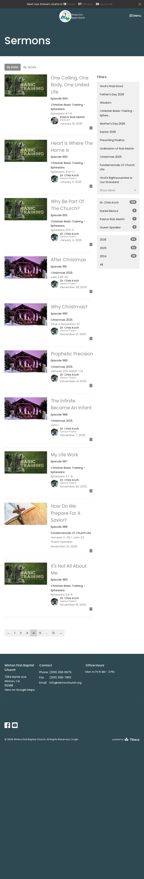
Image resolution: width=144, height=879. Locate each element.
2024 (117, 256)
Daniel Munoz (117, 211)
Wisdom (105, 103)
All (101, 264)
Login (75, 739)
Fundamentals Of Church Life (117, 167)
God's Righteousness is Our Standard (116, 180)
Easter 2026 (108, 132)
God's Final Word (111, 86)
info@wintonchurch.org (66, 683)
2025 (117, 248)
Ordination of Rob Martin (117, 148)
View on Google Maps (19, 690)
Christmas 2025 (111, 157)
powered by (124, 742)
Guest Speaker (117, 227)
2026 (117, 239)
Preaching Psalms (112, 140)
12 (53, 633)
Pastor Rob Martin (117, 219)
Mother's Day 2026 (112, 124)
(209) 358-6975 (60, 672)
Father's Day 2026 (112, 94)
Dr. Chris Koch (117, 202)
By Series (29, 67)
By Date (12, 67)
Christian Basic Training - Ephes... (117, 113)
